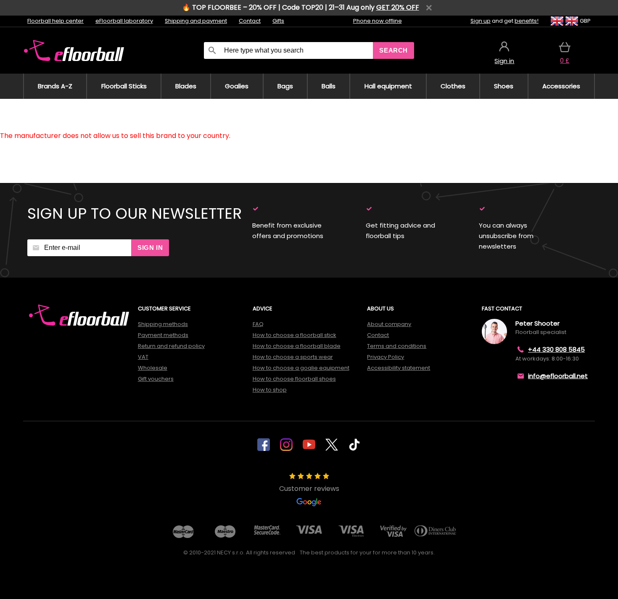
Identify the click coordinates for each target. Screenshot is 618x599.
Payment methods (163, 335)
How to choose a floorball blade (297, 346)
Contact (250, 21)
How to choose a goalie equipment (301, 368)
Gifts (278, 21)
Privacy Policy (385, 357)
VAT (143, 357)
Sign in (150, 247)
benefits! (527, 21)
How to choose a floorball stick (294, 335)
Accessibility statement (398, 368)
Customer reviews (309, 488)
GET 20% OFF (397, 7)
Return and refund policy (171, 346)
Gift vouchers (156, 379)
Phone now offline (377, 21)
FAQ (258, 324)
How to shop (270, 390)
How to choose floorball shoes (294, 379)
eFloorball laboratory (124, 21)
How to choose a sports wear (293, 357)
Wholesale (152, 368)
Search (393, 50)
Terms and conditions (396, 346)
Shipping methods (163, 324)
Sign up (480, 21)
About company (389, 324)
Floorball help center (55, 21)
